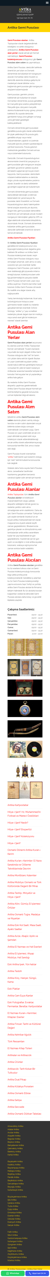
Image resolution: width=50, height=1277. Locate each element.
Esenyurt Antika (14, 1222)
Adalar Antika (13, 1129)
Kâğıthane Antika (15, 1251)
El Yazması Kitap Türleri (20, 1048)
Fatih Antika (13, 1232)
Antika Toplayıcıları (15, 494)
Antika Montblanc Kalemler (22, 875)
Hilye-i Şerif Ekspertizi (20, 829)
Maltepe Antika (14, 1171)
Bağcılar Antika (14, 1139)
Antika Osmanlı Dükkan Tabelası (24, 1113)
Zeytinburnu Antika (16, 1254)
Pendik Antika (13, 1177)
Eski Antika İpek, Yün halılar (22, 964)
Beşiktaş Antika (14, 1174)
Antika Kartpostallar (18, 805)
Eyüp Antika (13, 1209)
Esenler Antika (14, 1216)
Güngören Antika (15, 1244)
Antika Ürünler (15, 1062)
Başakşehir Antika (15, 1161)
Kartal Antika (13, 1155)
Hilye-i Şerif (14, 843)
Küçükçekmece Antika (17, 1257)
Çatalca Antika (14, 1203)
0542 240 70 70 (25, 10)
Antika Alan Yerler (34, 1269)
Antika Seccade (16, 1106)
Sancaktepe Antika (16, 1184)
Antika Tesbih (15, 971)
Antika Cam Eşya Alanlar (20, 995)
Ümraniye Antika (15, 1212)
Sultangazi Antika (15, 1241)
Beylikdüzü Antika (15, 1180)
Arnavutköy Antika (15, 1126)
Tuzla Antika (13, 1206)
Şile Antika (12, 1200)
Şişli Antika (12, 1248)
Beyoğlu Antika (14, 1187)
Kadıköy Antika (14, 1165)
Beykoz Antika (14, 1142)
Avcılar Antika (13, 1132)
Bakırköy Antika (14, 1151)
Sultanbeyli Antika (15, 1190)
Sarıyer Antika (13, 1225)
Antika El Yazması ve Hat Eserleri (25, 946)
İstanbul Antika (14, 1260)
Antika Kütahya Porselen (20, 1086)
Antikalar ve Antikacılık (20, 1055)
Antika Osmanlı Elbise (19, 1093)
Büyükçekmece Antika (17, 1197)
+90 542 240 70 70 (25, 18)
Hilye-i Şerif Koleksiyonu (21, 836)
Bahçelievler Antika (16, 1145)
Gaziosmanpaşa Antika (17, 1238)
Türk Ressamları (16, 1041)
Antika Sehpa (15, 1100)
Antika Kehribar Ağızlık (19, 1034)
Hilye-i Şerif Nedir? (18, 822)
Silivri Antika (13, 1235)
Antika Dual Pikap (17, 1079)
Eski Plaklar (14, 988)
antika (10, 457)
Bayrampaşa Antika (16, 1168)
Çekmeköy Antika (15, 1148)
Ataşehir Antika (14, 1136)
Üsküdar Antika (14, 1219)
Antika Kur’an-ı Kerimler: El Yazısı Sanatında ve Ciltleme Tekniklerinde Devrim (25, 864)
